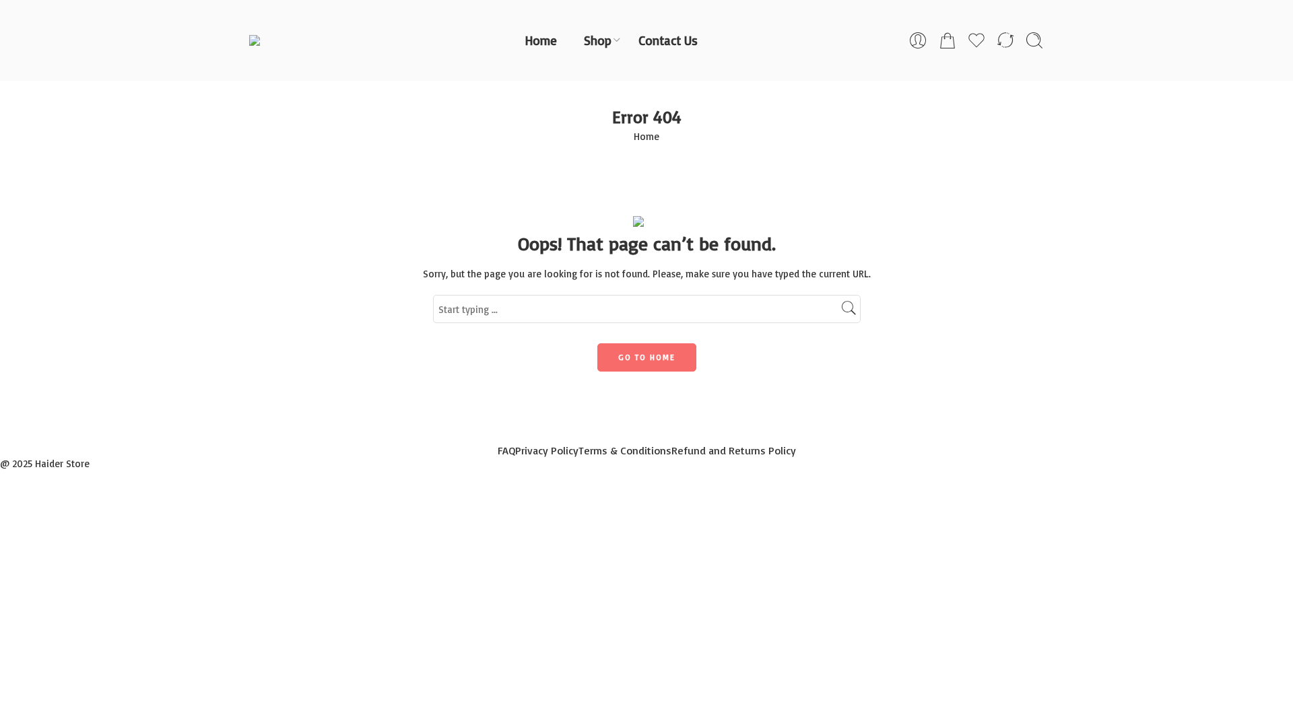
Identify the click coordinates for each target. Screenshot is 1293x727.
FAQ (506, 450)
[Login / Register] (918, 40)
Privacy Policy (546, 450)
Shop (597, 40)
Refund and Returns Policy (733, 450)
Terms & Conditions (624, 450)
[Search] (1034, 40)
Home (541, 40)
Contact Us (668, 40)
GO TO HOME (646, 357)
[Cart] (947, 40)
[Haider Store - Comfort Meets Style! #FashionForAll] (281, 40)
